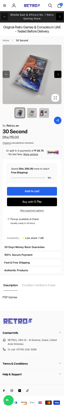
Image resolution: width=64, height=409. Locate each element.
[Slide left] (4, 16)
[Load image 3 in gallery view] (44, 113)
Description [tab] (10, 285)
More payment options (32, 210)
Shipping (7, 143)
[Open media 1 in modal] (32, 74)
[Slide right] (59, 16)
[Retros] (18, 323)
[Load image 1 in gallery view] (20, 113)
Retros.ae (11, 125)
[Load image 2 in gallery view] (32, 113)
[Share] (57, 120)
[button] (4, 5)
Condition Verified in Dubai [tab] (38, 285)
